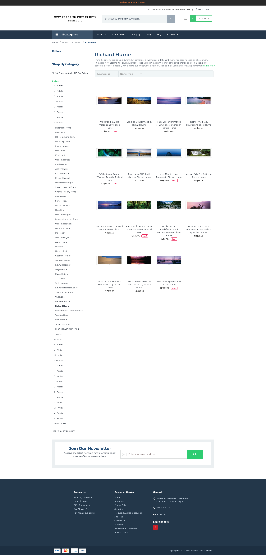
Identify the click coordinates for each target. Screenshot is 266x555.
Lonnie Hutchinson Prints (67, 329)
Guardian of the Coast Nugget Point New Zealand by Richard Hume (199, 229)
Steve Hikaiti (61, 201)
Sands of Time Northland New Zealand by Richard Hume (110, 284)
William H (60, 150)
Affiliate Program (122, 532)
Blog (159, 34)
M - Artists (58, 355)
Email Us (161, 514)
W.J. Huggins (61, 283)
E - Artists (58, 107)
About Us (101, 34)
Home (117, 497)
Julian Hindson (62, 324)
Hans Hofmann (62, 228)
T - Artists (58, 392)
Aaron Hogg (61, 242)
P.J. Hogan (60, 233)
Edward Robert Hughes (66, 288)
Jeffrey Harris (61, 169)
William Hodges (63, 214)
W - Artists (58, 408)
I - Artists (58, 334)
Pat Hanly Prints (62, 141)
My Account (203, 9)
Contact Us (172, 34)
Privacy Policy (120, 505)
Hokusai (59, 246)
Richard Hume (62, 306)
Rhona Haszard (62, 178)
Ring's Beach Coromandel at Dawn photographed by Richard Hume (168, 125)
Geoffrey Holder (62, 256)
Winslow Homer (63, 260)
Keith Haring (61, 155)
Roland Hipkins (62, 205)
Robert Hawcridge (64, 182)
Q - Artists (58, 376)
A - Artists (58, 85)
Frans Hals (60, 132)
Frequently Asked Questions (128, 513)
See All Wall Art (81, 509)
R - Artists (58, 381)
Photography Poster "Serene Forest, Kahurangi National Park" (139, 229)
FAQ (149, 34)
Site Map (118, 517)
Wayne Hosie (61, 269)
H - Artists (58, 122)
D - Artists (58, 101)
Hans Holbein (61, 251)
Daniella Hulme (62, 301)
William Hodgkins (63, 224)
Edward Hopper (62, 265)
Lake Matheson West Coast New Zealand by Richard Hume (139, 284)
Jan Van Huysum (63, 315)
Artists (55, 81)
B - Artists (58, 91)
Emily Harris (61, 164)
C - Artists (58, 96)
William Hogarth (63, 237)
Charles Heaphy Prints (65, 192)
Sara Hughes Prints (64, 292)
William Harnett (62, 160)
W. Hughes (60, 297)
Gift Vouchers (119, 34)
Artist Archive (60, 423)
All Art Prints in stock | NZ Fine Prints (70, 73)
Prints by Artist (81, 501)
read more (207, 66)
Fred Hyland (61, 319)
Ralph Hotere (61, 274)
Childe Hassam (62, 173)
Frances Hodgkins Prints (66, 219)
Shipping (136, 34)
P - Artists (58, 371)
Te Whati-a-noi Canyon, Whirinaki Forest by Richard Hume (110, 177)
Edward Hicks (61, 196)
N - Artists (58, 360)
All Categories (69, 34)
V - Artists (58, 402)
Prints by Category (83, 497)
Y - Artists (58, 413)
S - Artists (58, 387)
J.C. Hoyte (60, 278)
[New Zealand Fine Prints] (76, 18)
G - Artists (58, 117)
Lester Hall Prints (63, 128)
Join (195, 454)
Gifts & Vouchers (82, 505)
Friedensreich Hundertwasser (69, 310)
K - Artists (58, 344)
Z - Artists (58, 418)
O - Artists (58, 365)
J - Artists (58, 339)
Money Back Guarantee (125, 528)
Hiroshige (59, 210)
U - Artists (58, 397)
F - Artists (58, 112)
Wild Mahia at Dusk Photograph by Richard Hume (110, 125)
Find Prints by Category (63, 431)
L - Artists (58, 350)
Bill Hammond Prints (65, 137)
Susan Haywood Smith (66, 187)
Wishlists (118, 524)
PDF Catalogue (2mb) (84, 513)
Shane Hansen (62, 146)
